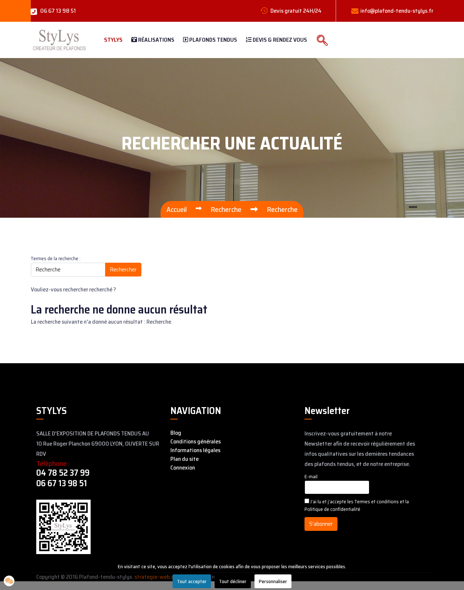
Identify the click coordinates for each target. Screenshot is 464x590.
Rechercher (123, 269)
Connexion (182, 467)
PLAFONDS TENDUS (212, 39)
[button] (9, 580)
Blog (175, 433)
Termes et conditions (377, 501)
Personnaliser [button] (273, 581)
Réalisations (155, 39)
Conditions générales (195, 441)
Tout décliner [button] (232, 581)
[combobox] (68, 269)
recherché (100, 289)
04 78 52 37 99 (63, 473)
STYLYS (113, 39)
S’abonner (321, 523)
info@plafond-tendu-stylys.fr (396, 10)
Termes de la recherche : (55, 258)
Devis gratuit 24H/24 (295, 10)
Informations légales (195, 450)
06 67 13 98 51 (58, 10)
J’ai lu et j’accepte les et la (356, 505)
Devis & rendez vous (279, 39)
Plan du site (184, 459)
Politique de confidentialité (332, 509)
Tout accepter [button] (192, 581)
